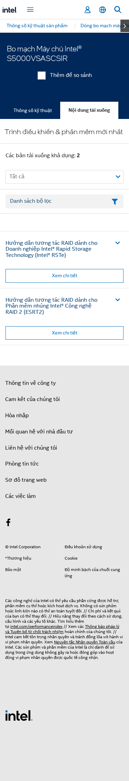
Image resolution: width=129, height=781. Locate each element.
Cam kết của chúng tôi (32, 399)
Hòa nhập (17, 415)
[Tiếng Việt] (102, 9)
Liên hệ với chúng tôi (31, 447)
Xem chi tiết (64, 275)
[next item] (124, 26)
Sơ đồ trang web (26, 480)
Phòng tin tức (22, 463)
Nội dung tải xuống (89, 110)
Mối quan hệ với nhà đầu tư (39, 431)
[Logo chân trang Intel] (19, 715)
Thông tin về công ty (30, 383)
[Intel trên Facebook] (8, 524)
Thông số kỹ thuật (32, 110)
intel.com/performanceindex (36, 626)
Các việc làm (20, 496)
